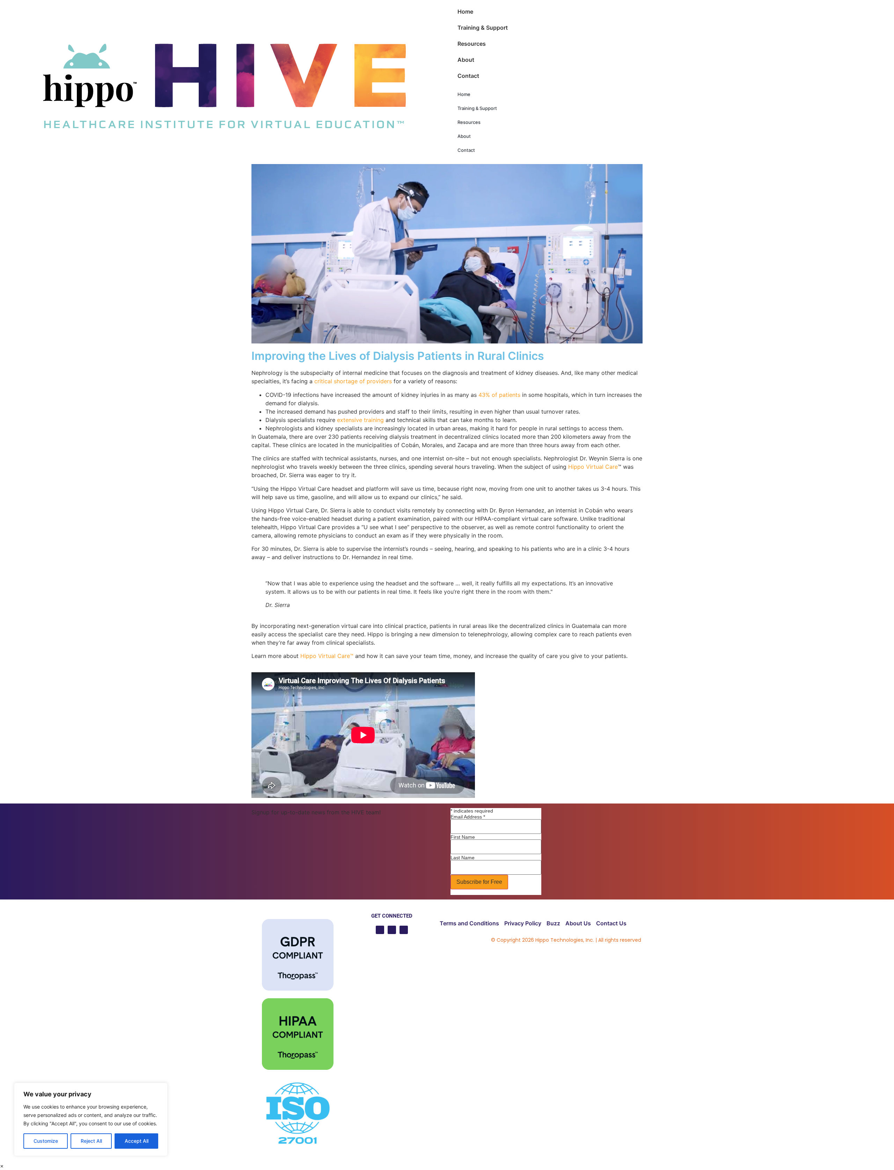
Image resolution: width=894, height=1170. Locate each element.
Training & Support (482, 27)
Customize (46, 1141)
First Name (462, 837)
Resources (471, 43)
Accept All (136, 1141)
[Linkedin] (392, 930)
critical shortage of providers (353, 381)
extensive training (360, 419)
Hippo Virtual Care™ (326, 655)
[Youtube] (380, 930)
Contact (468, 75)
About (465, 59)
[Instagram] (404, 930)
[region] (91, 1119)
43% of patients (499, 394)
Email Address (467, 816)
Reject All (91, 1141)
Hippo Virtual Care (593, 466)
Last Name (462, 857)
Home (465, 11)
